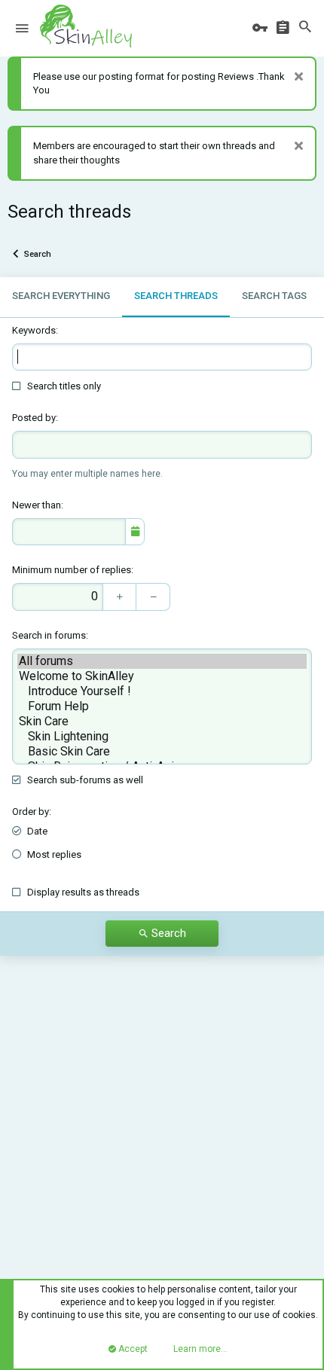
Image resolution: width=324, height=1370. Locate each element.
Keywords (34, 330)
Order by (30, 811)
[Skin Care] (162, 721)
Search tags (274, 295)
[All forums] (162, 661)
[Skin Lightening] (162, 736)
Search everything (61, 295)
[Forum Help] (162, 706)
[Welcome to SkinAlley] (162, 676)
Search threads (176, 295)
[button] (22, 28)
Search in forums (49, 635)
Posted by (34, 417)
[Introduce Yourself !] (162, 691)
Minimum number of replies (71, 569)
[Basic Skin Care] (162, 751)
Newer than (36, 505)
